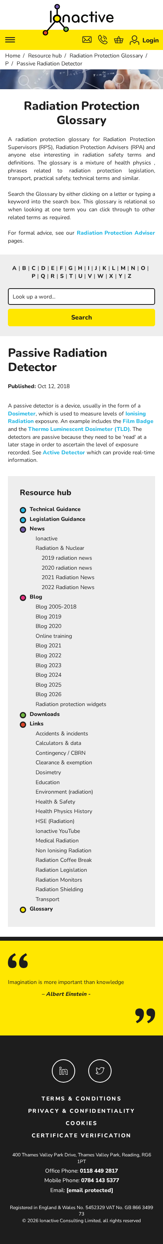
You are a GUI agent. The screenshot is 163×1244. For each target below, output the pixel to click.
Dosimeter (22, 413)
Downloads (45, 714)
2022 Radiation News (68, 587)
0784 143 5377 (100, 1180)
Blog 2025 (48, 685)
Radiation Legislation (61, 870)
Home (12, 55)
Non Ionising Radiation (63, 850)
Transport (47, 899)
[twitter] (100, 1071)
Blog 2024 (48, 675)
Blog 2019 (48, 616)
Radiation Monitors (59, 880)
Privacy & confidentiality (81, 1111)
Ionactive (46, 538)
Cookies (82, 1123)
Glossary (41, 909)
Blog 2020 (48, 626)
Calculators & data (58, 743)
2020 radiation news (67, 568)
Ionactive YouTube (58, 831)
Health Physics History (64, 811)
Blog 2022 (48, 655)
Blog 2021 (48, 645)
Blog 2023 (48, 665)
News (37, 528)
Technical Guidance (55, 509)
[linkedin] (63, 1071)
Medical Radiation (57, 840)
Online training (54, 636)
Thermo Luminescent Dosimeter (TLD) (79, 429)
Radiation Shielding (59, 889)
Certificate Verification (82, 1135)
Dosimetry (48, 772)
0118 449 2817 (99, 1171)
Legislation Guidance (57, 519)
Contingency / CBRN (60, 753)
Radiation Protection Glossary (106, 55)
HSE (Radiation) (55, 821)
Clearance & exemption (64, 762)
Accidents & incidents (62, 733)
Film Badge (138, 421)
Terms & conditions (81, 1098)
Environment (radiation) (64, 792)
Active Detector (64, 452)
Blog (36, 597)
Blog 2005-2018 (56, 607)
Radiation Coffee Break (64, 860)
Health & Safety (55, 802)
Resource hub (45, 55)
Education (48, 782)
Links (37, 723)
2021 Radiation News (68, 577)
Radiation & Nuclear (60, 548)
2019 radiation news (67, 558)
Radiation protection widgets (71, 704)
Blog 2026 (48, 694)
